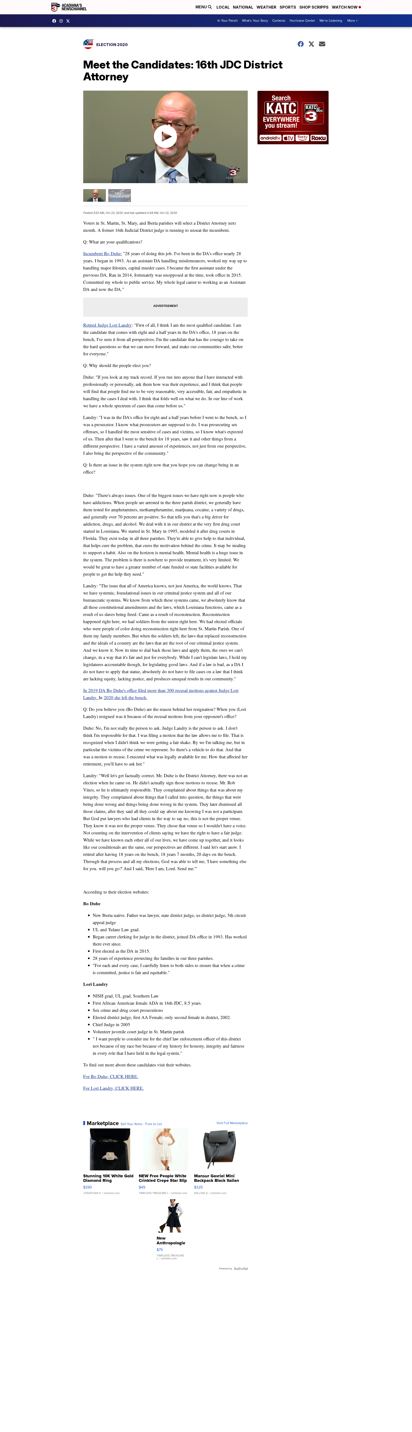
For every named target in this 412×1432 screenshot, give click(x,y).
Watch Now (345, 7)
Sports (288, 7)
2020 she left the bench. (125, 697)
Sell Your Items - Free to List (141, 1124)
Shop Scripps (314, 7)
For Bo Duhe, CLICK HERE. (110, 1076)
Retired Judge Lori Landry (107, 325)
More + (352, 20)
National (243, 7)
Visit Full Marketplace (232, 1123)
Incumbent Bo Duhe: (102, 253)
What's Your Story (255, 20)
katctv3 (55, 21)
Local (223, 7)
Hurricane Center (302, 20)
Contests (278, 20)
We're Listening (330, 20)
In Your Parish (227, 20)
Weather (266, 7)
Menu (202, 7)
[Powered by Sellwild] (241, 1268)
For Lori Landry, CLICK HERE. (113, 1088)
